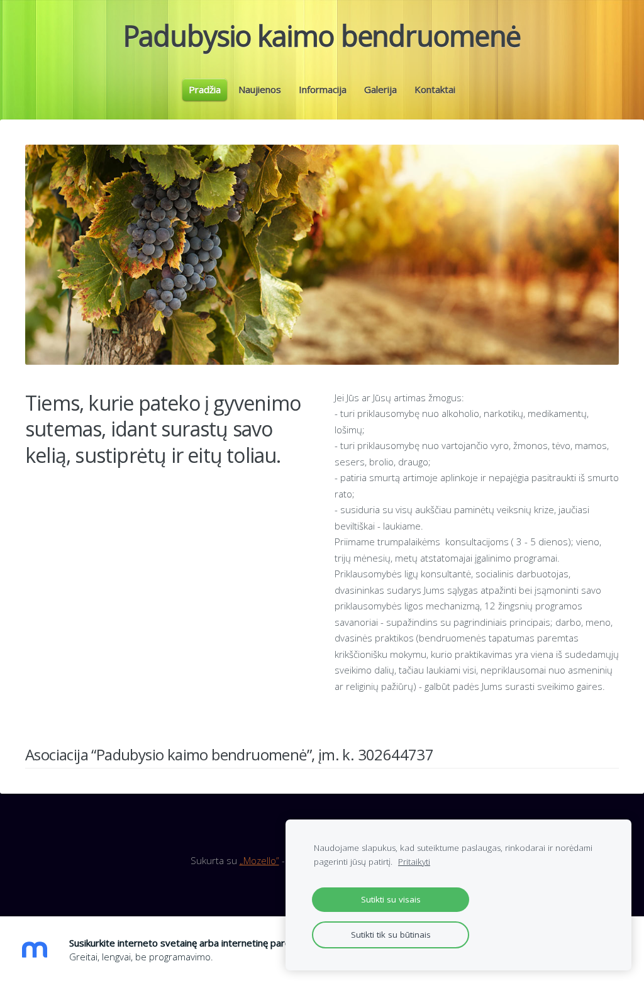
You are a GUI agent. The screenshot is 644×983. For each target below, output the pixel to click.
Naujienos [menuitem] (259, 89)
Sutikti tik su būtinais (391, 934)
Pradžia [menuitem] (205, 89)
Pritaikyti (414, 861)
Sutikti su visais (391, 899)
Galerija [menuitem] (380, 89)
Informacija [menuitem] (323, 89)
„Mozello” (259, 860)
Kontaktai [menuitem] (434, 89)
